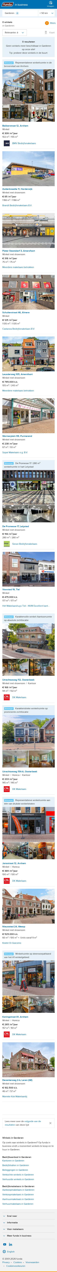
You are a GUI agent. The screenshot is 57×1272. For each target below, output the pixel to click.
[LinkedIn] (10, 1244)
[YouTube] (4, 1244)
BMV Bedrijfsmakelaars (24, 143)
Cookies (17, 1262)
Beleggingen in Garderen (15, 1170)
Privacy (6, 1262)
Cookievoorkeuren (15, 1266)
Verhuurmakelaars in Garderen (17, 1203)
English (11, 1251)
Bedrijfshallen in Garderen (15, 1165)
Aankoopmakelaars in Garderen (18, 1189)
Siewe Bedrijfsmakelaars (24, 543)
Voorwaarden (32, 1262)
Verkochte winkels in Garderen (18, 1174)
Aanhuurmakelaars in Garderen (18, 1199)
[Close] (50, 1123)
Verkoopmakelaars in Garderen (18, 1194)
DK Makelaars (19, 697)
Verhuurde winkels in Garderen (18, 1179)
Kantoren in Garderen (13, 1160)
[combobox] (20, 13)
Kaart (52, 32)
